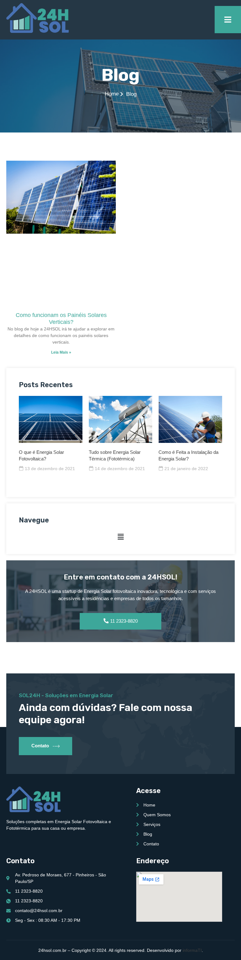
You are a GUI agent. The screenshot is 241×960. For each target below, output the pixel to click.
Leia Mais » (61, 352)
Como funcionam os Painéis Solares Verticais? (61, 318)
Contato (40, 745)
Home (112, 94)
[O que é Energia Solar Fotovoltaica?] (51, 419)
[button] (120, 537)
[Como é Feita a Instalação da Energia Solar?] (190, 419)
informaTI (192, 950)
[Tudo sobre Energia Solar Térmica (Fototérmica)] (121, 419)
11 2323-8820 (124, 621)
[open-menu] (228, 19)
